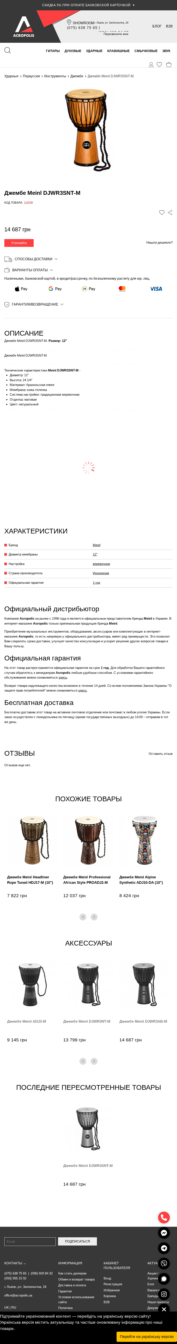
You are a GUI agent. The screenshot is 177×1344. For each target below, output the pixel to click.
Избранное (112, 1290)
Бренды (153, 1296)
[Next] (94, 917)
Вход (107, 1278)
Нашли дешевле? (159, 242)
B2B (169, 26)
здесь (62, 677)
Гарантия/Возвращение (35, 304)
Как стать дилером (72, 1273)
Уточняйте (19, 243)
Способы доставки (33, 259)
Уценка (152, 1278)
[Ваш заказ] (151, 64)
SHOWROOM (83, 23)
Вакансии (154, 1290)
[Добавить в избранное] (161, 212)
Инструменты (55, 76)
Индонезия (101, 573)
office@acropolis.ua (18, 1295)
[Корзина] (169, 64)
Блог (157, 26)
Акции (151, 1273)
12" (95, 554)
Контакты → (15, 1263)
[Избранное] (159, 64)
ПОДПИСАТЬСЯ (77, 1241)
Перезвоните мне (116, 34)
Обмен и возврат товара (76, 1279)
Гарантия (65, 1291)
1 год (96, 582)
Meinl (96, 545)
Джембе (76, 76)
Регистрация (113, 1284)
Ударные (11, 76)
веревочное (101, 564)
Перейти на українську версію (147, 1336)
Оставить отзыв (161, 753)
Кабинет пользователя (117, 1265)
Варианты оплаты (30, 270)
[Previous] (82, 917)
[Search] (7, 50)
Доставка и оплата (72, 1285)
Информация (70, 1263)
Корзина (110, 1296)
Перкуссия (31, 76)
